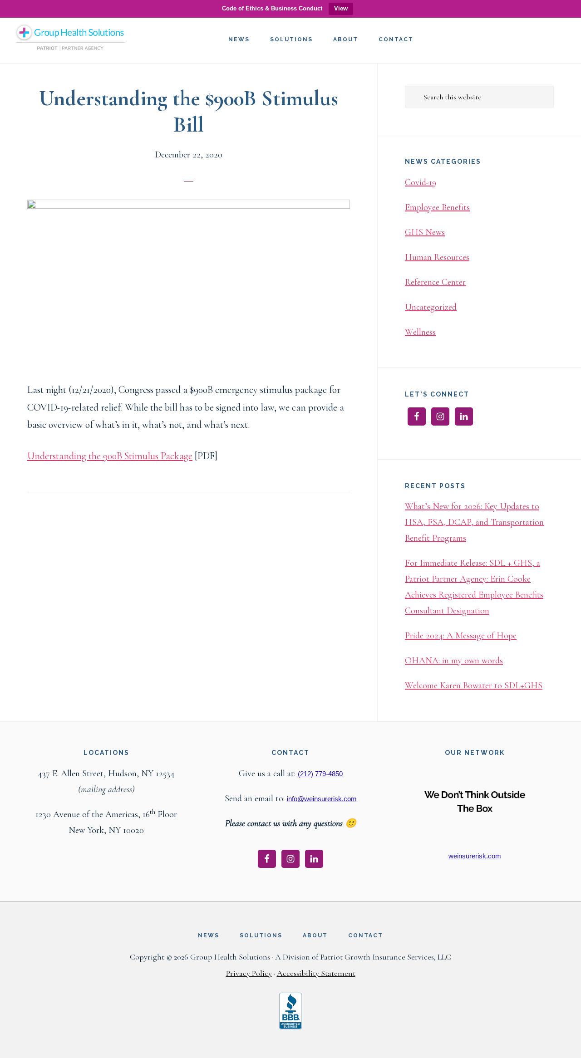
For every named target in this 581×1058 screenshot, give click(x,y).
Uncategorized (431, 307)
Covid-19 (420, 182)
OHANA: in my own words (454, 660)
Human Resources (437, 257)
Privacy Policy (249, 973)
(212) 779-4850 (320, 774)
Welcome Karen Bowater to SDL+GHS (473, 685)
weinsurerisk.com (474, 856)
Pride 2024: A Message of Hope (461, 635)
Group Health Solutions (70, 41)
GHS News (425, 232)
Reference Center (435, 282)
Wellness (420, 332)
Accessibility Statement (316, 973)
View (341, 8)
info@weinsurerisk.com (322, 799)
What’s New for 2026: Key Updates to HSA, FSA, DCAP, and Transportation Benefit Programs (474, 522)
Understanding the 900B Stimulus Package (109, 456)
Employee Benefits (437, 207)
